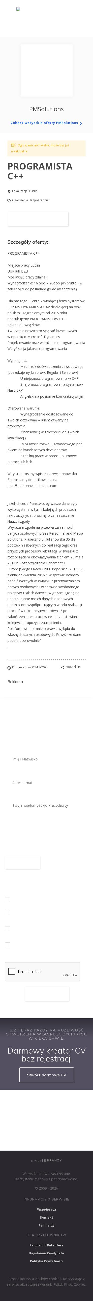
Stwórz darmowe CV (46, 1074)
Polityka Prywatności (46, 1261)
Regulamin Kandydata (46, 1253)
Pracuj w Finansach (63, 1114)
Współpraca (46, 1209)
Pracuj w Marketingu (23, 1140)
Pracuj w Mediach (51, 1127)
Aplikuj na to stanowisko (38, 218)
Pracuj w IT (69, 1100)
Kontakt (46, 1217)
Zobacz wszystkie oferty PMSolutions (45, 122)
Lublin (33, 191)
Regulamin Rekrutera (46, 1245)
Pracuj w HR (17, 1127)
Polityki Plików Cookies (69, 1284)
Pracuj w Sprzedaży (22, 1114)
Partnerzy (47, 1225)
